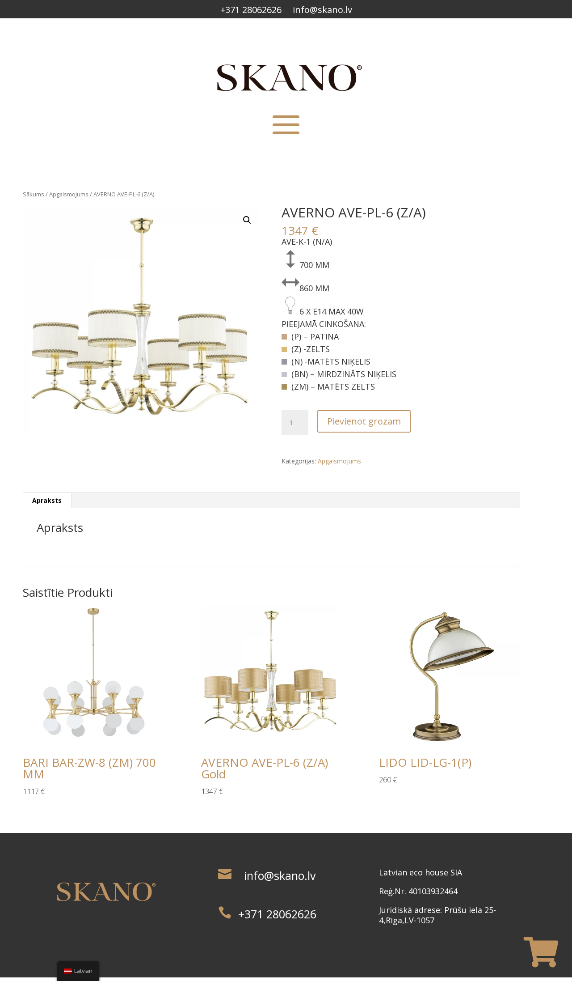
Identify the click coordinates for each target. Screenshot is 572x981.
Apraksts (47, 500)
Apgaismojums (68, 194)
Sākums (33, 194)
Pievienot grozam (364, 421)
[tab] (47, 500)
